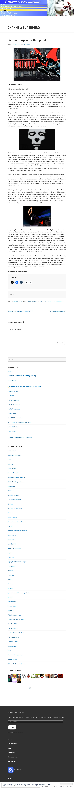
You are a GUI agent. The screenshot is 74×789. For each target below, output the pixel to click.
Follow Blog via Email (16, 713)
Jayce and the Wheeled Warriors (17, 531)
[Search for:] (37, 359)
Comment (60, 343)
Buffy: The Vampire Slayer (16, 482)
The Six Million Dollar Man (16, 633)
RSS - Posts (17, 770)
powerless (11, 575)
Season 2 (40, 301)
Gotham (10, 504)
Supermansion (12, 602)
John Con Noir (12, 544)
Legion (10, 553)
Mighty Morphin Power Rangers (17, 562)
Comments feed (13, 757)
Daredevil (11, 491)
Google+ (10, 778)
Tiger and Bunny (12, 642)
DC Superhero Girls (13, 495)
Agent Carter (12, 451)
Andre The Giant (13, 427)
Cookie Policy (36, 785)
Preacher (10, 584)
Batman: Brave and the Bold (16, 477)
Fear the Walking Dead (14, 499)
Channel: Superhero (24, 27)
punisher (10, 588)
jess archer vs (12, 535)
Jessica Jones (12, 539)
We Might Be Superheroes (15, 655)
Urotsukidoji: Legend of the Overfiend (19, 422)
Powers (10, 579)
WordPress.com (12, 761)
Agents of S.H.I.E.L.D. (14, 455)
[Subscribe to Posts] (11, 770)
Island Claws (12, 431)
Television (46, 301)
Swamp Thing (12, 606)
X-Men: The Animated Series (16, 664)
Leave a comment (57, 301)
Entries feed (11, 752)
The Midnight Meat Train (15, 418)
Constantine (11, 486)
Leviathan (11, 396)
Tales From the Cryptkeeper (16, 619)
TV (51, 301)
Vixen (9, 650)
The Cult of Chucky (13, 400)
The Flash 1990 (12, 624)
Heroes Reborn (12, 517)
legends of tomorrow (14, 548)
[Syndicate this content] (8, 387)
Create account (12, 744)
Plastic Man (11, 566)
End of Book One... (13, 391)
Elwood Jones (26, 44)
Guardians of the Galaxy (15, 508)
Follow (12, 727)
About (10, 371)
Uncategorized (12, 646)
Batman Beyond (17, 301)
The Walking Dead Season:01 (57, 311)
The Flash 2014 (12, 628)
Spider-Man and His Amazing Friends (18, 593)
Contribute (12, 380)
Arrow (9, 459)
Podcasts (10, 570)
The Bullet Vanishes (14, 404)
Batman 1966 (12, 468)
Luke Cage (11, 557)
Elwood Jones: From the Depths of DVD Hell (25, 387)
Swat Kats (11, 610)
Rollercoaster (12, 413)
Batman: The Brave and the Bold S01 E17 (20, 311)
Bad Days (10, 464)
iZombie (10, 526)
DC (37, 301)
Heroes (10, 513)
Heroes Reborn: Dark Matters (17, 522)
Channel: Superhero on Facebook (20, 438)
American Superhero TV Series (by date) (22, 376)
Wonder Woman (12, 659)
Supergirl (10, 597)
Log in (9, 748)
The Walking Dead (13, 637)
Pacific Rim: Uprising (14, 409)
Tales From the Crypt (14, 615)
